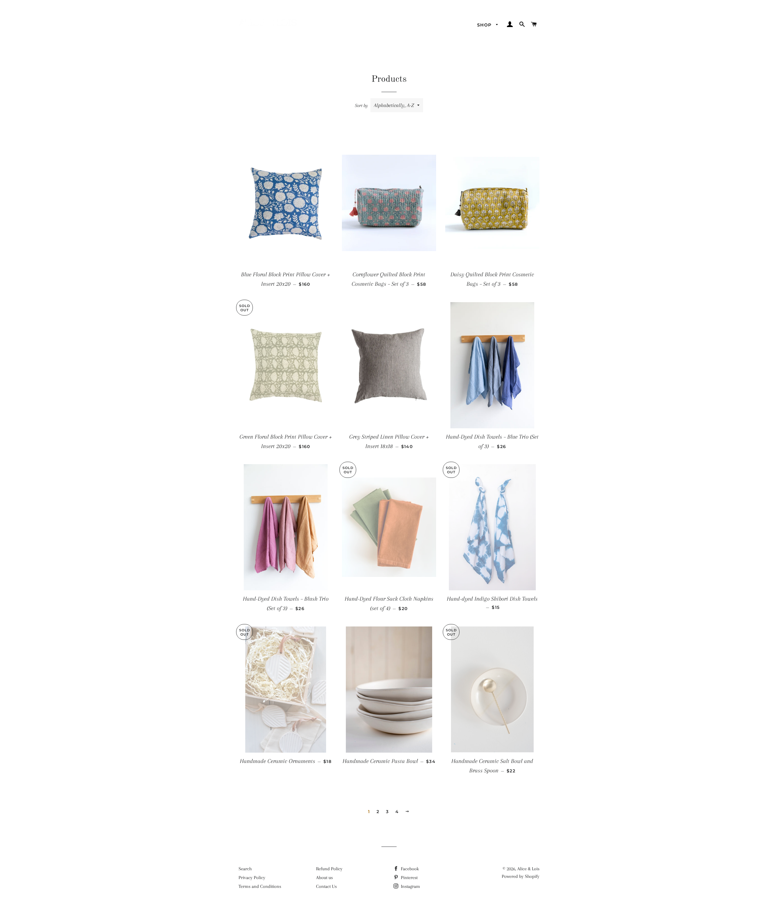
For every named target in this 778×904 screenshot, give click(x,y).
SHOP (485, 25)
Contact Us (326, 886)
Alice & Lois (528, 868)
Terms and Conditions (260, 886)
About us (324, 877)
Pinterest (409, 877)
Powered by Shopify (520, 876)
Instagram (410, 886)
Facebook (409, 868)
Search (245, 868)
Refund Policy (329, 868)
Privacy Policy (252, 877)
